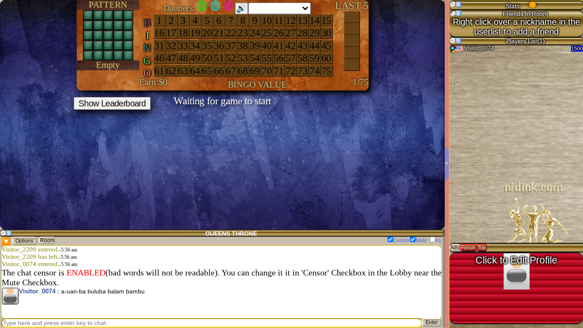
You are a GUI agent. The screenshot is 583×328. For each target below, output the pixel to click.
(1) (541, 41)
